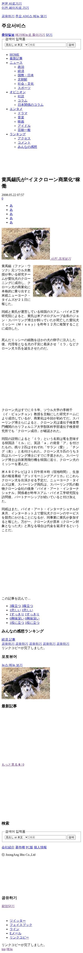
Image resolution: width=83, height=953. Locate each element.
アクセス (24, 138)
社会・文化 (26, 83)
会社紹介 (8, 847)
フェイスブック (21, 925)
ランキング (18, 134)
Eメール (15, 933)
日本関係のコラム (31, 104)
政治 (21, 67)
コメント (24, 142)
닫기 (49, 34)
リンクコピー (19, 937)
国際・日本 (26, 75)
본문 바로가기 (12, 3)
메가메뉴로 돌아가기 (30, 34)
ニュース (16, 62)
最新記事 (16, 58)
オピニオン (18, 92)
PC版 (29, 847)
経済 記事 (8, 639)
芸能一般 (24, 130)
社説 (21, 96)
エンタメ (16, 109)
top (4, 949)
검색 (71, 44)
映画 (21, 121)
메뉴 (9, 949)
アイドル (24, 125)
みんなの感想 (27, 146)
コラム (22, 100)
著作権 (20, 847)
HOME (14, 54)
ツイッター (18, 920)
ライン (14, 929)
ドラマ (22, 113)
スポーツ (24, 88)
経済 (21, 71)
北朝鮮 (22, 79)
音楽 (21, 117)
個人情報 (40, 847)
